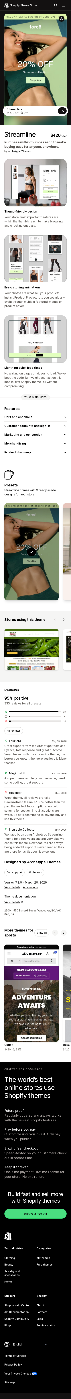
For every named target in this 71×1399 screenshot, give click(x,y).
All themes (35, 872)
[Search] (56, 5)
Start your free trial (35, 1213)
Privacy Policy (13, 1364)
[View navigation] (64, 5)
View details (12, 887)
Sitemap (9, 1382)
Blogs (7, 1325)
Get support (14, 872)
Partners (42, 1312)
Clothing (9, 1257)
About (40, 1305)
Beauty (8, 1264)
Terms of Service (15, 1355)
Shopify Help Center (17, 1305)
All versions (30, 887)
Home (8, 1281)
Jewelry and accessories (12, 1273)
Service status (46, 1325)
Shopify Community (16, 1318)
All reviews (14, 730)
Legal (40, 1318)
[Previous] (55, 619)
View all (42, 932)
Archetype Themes (19, 151)
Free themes (45, 1264)
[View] (31, 650)
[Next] (64, 619)
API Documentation (16, 1312)
